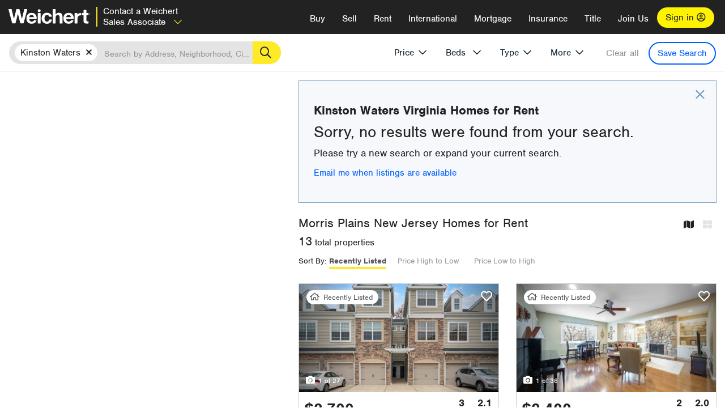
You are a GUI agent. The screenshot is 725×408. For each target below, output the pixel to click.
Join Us (633, 18)
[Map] (688, 225)
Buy (317, 18)
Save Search (682, 53)
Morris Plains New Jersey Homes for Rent (413, 223)
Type (509, 52)
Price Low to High (504, 261)
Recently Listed (357, 261)
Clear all (622, 53)
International (432, 18)
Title (593, 18)
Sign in (681, 17)
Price (404, 52)
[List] (707, 225)
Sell (349, 18)
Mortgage (492, 18)
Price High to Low (428, 261)
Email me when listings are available (385, 172)
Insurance (548, 18)
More (561, 52)
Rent (382, 18)
